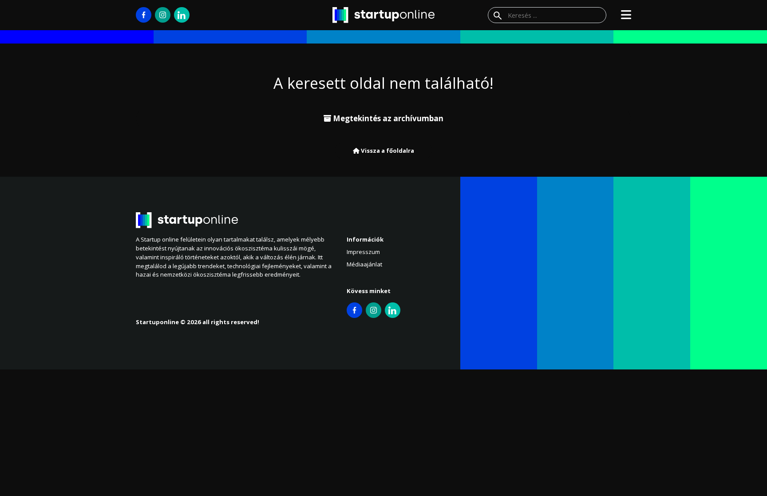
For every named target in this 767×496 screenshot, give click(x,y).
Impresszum (363, 252)
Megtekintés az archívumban (387, 118)
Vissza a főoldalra (387, 151)
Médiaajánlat (364, 264)
